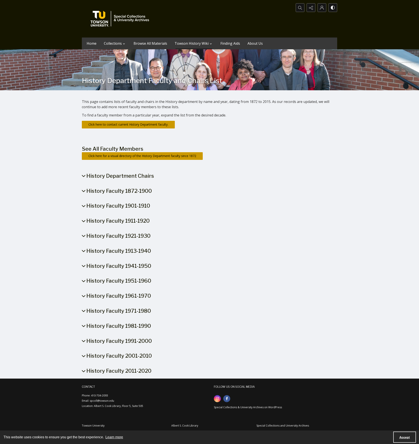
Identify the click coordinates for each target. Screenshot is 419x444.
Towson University (93, 425)
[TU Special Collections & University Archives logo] (121, 19)
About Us (255, 43)
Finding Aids (230, 43)
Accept (404, 437)
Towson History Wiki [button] (192, 43)
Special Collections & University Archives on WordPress (248, 407)
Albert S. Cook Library (184, 425)
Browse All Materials (150, 43)
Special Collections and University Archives (282, 425)
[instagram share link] (217, 398)
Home (91, 43)
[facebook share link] (226, 398)
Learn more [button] (114, 437)
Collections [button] (113, 43)
